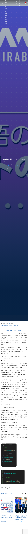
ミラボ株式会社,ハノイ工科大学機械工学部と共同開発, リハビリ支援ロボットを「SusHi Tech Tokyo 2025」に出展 (21, 517)
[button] (22, 493)
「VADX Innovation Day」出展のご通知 (6, 516)
